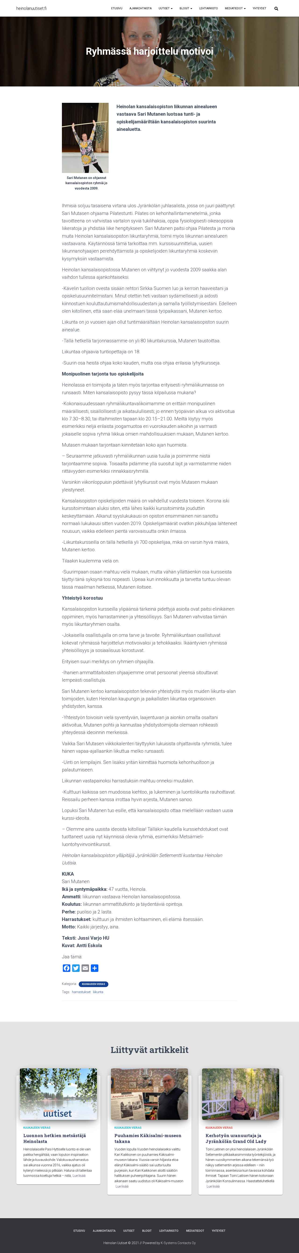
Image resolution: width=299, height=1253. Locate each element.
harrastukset (81, 992)
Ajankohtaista (140, 8)
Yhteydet (259, 8)
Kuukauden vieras (93, 984)
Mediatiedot (234, 8)
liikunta (98, 992)
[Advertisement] (177, 169)
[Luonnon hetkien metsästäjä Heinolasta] (58, 1094)
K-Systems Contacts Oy (178, 1243)
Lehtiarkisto (208, 8)
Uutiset (164, 8)
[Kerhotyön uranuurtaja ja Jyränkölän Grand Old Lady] (240, 1094)
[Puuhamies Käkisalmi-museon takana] (149, 1094)
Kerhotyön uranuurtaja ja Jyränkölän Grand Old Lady (236, 1138)
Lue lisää (79, 1176)
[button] (171, 8)
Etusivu (116, 8)
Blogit (185, 8)
